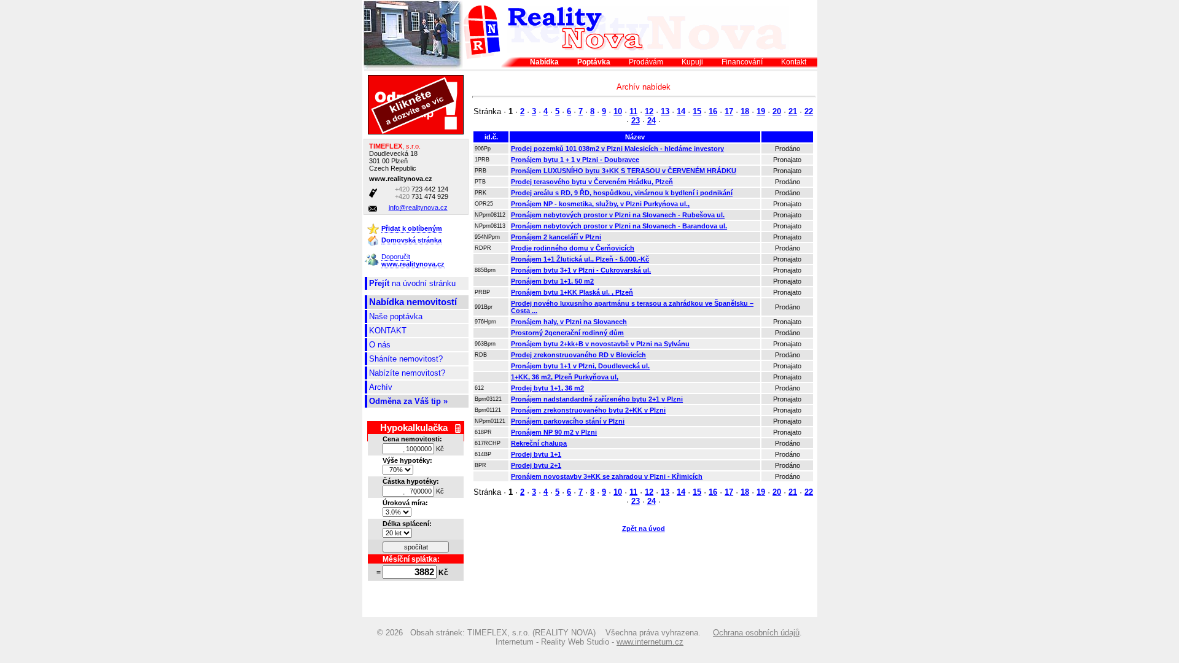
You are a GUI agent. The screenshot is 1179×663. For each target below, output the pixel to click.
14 (681, 111)
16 (713, 111)
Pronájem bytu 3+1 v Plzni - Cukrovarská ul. (581, 270)
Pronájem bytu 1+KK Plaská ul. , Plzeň (572, 292)
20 (776, 111)
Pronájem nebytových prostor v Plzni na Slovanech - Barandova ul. (619, 226)
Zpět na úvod (643, 528)
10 (617, 111)
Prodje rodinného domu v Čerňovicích (572, 248)
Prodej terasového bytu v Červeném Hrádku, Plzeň (592, 181)
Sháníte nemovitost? (406, 358)
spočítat (416, 547)
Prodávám (646, 62)
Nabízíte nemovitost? (407, 373)
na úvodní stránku (412, 283)
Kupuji (692, 62)
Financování (742, 62)
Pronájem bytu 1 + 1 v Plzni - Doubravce (575, 159)
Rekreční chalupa (539, 443)
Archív (380, 387)
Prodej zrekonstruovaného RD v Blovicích (578, 355)
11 (633, 111)
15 (697, 111)
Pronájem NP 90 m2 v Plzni (554, 432)
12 (649, 111)
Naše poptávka (395, 316)
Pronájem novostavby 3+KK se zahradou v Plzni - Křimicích (606, 476)
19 (761, 111)
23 (635, 120)
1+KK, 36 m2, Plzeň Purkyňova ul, (564, 377)
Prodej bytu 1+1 (536, 454)
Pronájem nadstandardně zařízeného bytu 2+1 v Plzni (597, 399)
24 (651, 120)
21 (792, 111)
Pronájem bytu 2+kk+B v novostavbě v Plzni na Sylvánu (600, 343)
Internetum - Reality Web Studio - (589, 641)
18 (745, 111)
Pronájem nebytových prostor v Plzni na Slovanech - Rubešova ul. (618, 215)
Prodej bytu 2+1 (536, 465)
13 (665, 111)
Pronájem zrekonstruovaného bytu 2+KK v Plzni (588, 410)
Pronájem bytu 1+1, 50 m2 (552, 281)
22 (808, 111)
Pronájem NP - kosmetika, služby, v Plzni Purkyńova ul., (600, 203)
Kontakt (793, 62)
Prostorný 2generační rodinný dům (567, 332)
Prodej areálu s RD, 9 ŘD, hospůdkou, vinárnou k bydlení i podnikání (622, 192)
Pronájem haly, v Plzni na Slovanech (569, 321)
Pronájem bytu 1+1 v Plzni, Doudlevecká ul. (580, 366)
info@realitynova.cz (418, 207)
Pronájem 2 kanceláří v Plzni (556, 237)
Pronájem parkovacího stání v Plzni (568, 421)
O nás (380, 344)
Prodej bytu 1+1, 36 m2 (547, 388)
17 (729, 111)
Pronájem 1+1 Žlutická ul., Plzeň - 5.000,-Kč (580, 259)
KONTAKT (388, 330)
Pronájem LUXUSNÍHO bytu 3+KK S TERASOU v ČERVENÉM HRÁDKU (623, 170)
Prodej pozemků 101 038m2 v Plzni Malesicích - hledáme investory (617, 148)
